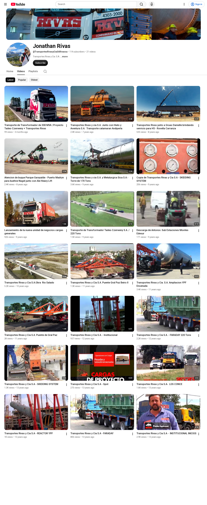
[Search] (141, 4)
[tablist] (103, 71)
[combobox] (97, 4)
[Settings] (184, 4)
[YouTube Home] (17, 4)
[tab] (9, 71)
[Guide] (5, 4)
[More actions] (66, 126)
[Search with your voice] (152, 4)
